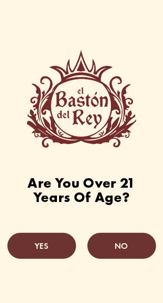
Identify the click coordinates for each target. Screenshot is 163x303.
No (121, 246)
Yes (41, 246)
